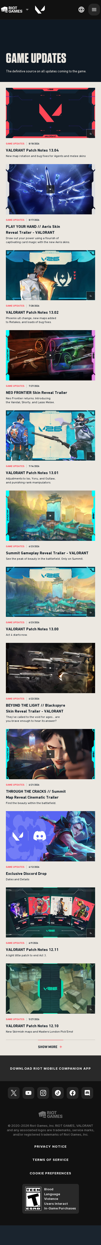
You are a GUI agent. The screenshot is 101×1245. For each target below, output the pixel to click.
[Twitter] (14, 1093)
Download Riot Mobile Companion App (50, 1068)
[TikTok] (58, 1093)
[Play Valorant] (40, 9)
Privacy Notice (50, 1146)
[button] (50, 123)
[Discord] (87, 1093)
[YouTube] (28, 1093)
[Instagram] (43, 1093)
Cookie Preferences (51, 1173)
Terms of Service (50, 1160)
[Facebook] (73, 1093)
